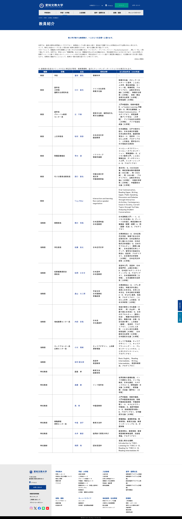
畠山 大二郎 (80, 293)
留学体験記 (129, 490)
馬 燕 (77, 405)
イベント (121, 5)
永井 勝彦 (79, 433)
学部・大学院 (64, 12)
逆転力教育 (81, 474)
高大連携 (105, 505)
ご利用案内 (129, 501)
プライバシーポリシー (36, 502)
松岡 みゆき (80, 273)
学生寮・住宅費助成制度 (85, 505)
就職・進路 (117, 12)
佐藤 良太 (79, 247)
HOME (40, 18)
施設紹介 (81, 503)
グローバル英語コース (85, 479)
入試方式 (105, 474)
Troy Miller (79, 201)
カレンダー (81, 501)
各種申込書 (129, 512)
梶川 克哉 (79, 223)
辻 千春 (78, 114)
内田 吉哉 (79, 321)
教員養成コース (83, 483)
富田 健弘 (79, 75)
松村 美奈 (79, 136)
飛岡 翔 (78, 445)
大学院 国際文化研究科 (85, 492)
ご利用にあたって (35, 499)
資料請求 (180, 305)
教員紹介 (81, 490)
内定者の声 (59, 505)
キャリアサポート (61, 501)
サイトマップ (34, 497)
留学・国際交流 (99, 12)
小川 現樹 (79, 347)
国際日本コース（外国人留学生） (88, 485)
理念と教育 (59, 479)
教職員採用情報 (34, 494)
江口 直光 (79, 90)
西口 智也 (79, 176)
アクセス (58, 483)
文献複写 (128, 507)
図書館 (128, 498)
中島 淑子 (79, 422)
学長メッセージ (60, 474)
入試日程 (105, 476)
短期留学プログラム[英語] (134, 474)
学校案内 (47, 12)
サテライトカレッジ (109, 507)
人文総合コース (83, 476)
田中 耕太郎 (79, 362)
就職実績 (58, 503)
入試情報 (82, 12)
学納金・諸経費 (107, 483)
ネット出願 (180, 317)
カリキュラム (82, 487)
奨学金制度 (106, 485)
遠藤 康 (78, 385)
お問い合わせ (136, 5)
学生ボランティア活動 (109, 501)
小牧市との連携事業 (109, 503)
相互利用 (128, 510)
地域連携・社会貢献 (110, 498)
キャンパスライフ (134, 12)
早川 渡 (78, 155)
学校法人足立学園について (64, 476)
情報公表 (58, 481)
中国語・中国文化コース (85, 481)
